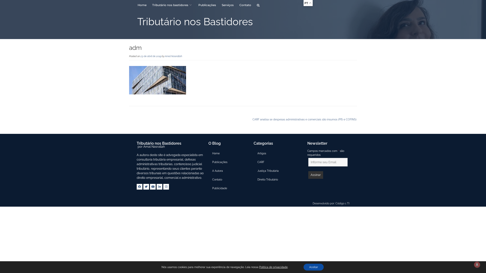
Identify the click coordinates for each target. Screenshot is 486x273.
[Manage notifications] (477, 265)
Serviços (228, 5)
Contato (245, 5)
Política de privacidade (273, 267)
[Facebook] (139, 187)
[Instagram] (166, 187)
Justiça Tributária (268, 170)
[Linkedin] (159, 187)
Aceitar (313, 267)
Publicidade (219, 188)
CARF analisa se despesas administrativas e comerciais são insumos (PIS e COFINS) (304, 119)
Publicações (207, 5)
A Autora (217, 170)
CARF (260, 162)
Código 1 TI (342, 203)
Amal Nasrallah (173, 56)
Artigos (261, 153)
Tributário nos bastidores (170, 5)
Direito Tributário (267, 179)
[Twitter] (146, 187)
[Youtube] (153, 187)
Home (142, 5)
